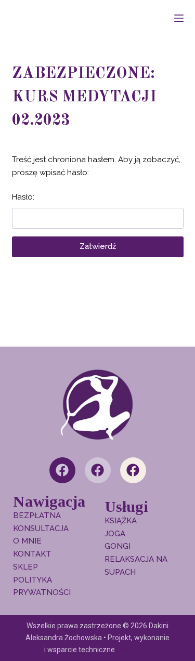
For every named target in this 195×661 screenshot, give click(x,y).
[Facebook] (62, 470)
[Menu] (179, 18)
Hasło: (23, 197)
